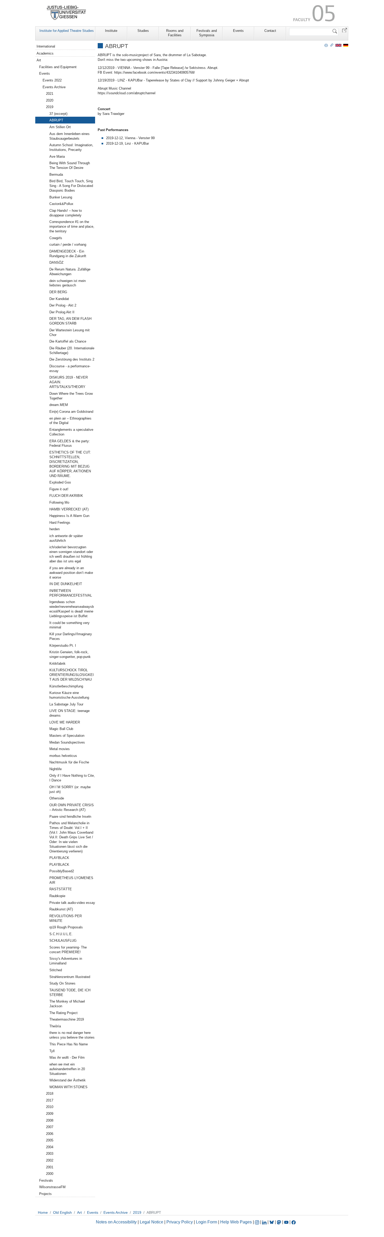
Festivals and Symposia (206, 33)
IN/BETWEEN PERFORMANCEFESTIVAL (70, 593)
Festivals (46, 1180)
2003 (49, 1154)
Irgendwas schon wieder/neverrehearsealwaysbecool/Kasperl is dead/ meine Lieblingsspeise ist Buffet (71, 609)
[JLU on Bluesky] (272, 1222)
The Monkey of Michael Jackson (67, 1003)
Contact (270, 31)
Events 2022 (52, 80)
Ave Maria (57, 156)
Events (238, 31)
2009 (49, 1114)
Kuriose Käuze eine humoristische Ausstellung (69, 695)
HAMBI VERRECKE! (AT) (69, 509)
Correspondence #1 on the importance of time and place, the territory (71, 226)
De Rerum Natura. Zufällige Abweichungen (69, 271)
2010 (49, 1107)
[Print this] (326, 45)
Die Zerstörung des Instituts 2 (71, 359)
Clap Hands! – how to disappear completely (65, 213)
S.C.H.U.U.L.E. (61, 934)
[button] (344, 30)
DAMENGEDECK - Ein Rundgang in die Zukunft (67, 253)
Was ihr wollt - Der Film (67, 1057)
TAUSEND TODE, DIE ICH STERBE (69, 992)
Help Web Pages (236, 1222)
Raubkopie (57, 896)
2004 (49, 1147)
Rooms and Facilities (174, 33)
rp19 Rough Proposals (66, 927)
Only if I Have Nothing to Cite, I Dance (72, 778)
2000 (49, 1174)
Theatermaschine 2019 (66, 1019)
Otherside (56, 798)
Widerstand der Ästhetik (67, 1080)
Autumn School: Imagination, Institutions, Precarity (71, 147)
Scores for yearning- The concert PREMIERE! (68, 949)
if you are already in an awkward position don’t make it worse (71, 572)
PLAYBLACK (59, 858)
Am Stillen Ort (60, 127)
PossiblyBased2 (61, 871)
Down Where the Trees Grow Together (71, 396)
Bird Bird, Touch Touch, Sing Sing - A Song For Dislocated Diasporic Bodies (71, 185)
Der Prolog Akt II (61, 312)
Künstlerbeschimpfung (66, 686)
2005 (49, 1140)
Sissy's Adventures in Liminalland (65, 961)
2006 (49, 1134)
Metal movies (59, 749)
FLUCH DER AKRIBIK (66, 496)
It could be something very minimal (69, 625)
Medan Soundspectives (67, 742)
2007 (49, 1127)
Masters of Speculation (66, 736)
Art (39, 60)
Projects (45, 1194)
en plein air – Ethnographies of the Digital (70, 420)
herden (54, 529)
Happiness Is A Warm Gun (69, 516)
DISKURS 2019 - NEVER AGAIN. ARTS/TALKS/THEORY (68, 382)
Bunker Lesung (60, 197)
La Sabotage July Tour (66, 704)
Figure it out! (58, 489)
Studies (143, 31)
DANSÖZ (56, 262)
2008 (49, 1120)
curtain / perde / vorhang (67, 244)
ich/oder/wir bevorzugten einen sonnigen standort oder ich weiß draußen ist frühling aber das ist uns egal (71, 554)
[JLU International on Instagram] (257, 1222)
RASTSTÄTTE (60, 889)
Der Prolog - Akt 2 (62, 305)
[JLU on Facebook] (294, 1222)
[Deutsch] (345, 45)
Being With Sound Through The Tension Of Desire (69, 165)
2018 (49, 1093)
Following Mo (59, 502)
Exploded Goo (60, 482)
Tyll (52, 1051)
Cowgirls (55, 238)
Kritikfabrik (57, 663)
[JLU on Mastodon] (279, 1222)
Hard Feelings (59, 523)
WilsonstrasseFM (52, 1187)
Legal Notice (151, 1222)
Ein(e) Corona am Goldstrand (71, 412)
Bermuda (56, 174)
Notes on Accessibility (117, 1222)
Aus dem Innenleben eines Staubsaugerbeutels (69, 136)
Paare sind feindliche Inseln (70, 816)
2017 (49, 1100)
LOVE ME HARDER (64, 722)
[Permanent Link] (332, 45)
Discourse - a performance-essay (69, 368)
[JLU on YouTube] (286, 1222)
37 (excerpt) (58, 114)
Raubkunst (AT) (61, 909)
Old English (62, 1212)
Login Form (206, 1222)
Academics (45, 53)
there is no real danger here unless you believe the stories (72, 1035)
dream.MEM (58, 405)
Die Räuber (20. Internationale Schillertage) (71, 350)
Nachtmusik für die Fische (69, 762)
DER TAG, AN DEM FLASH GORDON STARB (70, 321)
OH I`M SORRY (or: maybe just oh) (70, 789)
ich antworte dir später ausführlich (66, 538)
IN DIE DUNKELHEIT (65, 584)
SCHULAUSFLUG (63, 941)
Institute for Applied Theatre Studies (66, 31)
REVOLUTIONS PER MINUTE (65, 918)
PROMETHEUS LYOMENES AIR (71, 880)
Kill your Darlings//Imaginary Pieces (70, 636)
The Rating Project (63, 1013)
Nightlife (55, 769)
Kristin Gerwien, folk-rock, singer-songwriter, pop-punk (70, 654)
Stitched (55, 970)
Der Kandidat (59, 299)
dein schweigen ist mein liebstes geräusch (67, 283)
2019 (49, 107)
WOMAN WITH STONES (68, 1087)
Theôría (55, 1026)
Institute (111, 31)
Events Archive (54, 87)
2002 (49, 1160)
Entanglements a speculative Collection (71, 432)
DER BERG (58, 292)
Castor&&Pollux (61, 204)
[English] (338, 45)
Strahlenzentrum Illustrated (69, 977)
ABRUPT (56, 120)
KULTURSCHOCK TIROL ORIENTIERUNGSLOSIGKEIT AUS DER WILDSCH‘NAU (71, 674)
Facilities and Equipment (58, 67)
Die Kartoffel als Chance (67, 341)
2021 (49, 94)
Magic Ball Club (61, 729)
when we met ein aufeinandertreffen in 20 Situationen (67, 1069)
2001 (49, 1167)
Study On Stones (62, 983)
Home (43, 1212)
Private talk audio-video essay (72, 903)
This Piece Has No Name (68, 1044)
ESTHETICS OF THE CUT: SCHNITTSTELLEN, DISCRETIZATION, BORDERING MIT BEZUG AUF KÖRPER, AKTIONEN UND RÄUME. (70, 464)
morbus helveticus (63, 756)
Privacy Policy (179, 1222)
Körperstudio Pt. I (62, 645)
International (46, 46)
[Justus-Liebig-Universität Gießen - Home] (66, 13)
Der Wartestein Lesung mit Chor (69, 332)
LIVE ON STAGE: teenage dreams (69, 713)
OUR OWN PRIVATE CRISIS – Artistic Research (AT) (71, 807)
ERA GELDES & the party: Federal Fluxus (69, 443)
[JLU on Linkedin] (264, 1222)
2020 (49, 100)
